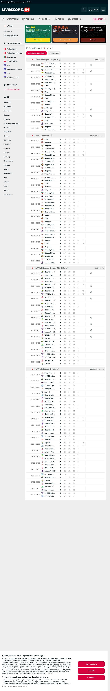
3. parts (49, 673)
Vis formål (91, 678)
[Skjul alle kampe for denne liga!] (102, 59)
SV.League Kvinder (11, 36)
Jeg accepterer (91, 664)
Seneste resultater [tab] (36, 53)
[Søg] (84, 9)
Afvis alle (91, 671)
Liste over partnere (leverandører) (15, 686)
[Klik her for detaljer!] (65, 65)
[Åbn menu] (103, 9)
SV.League (8, 32)
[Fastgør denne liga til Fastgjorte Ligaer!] (60, 59)
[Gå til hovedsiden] (20, 10)
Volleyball (34, 48)
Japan (49, 48)
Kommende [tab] (54, 53)
